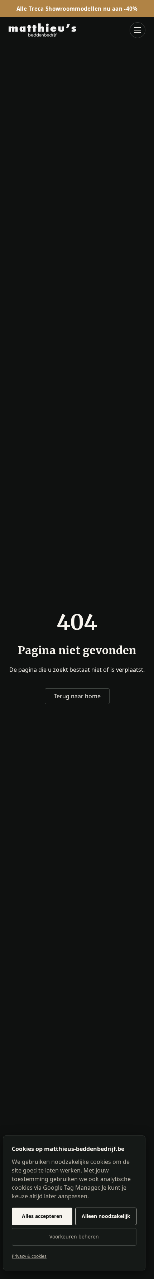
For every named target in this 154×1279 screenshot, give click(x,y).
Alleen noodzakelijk (106, 1216)
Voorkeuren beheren (74, 1236)
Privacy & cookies (29, 1256)
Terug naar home (77, 696)
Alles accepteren (42, 1216)
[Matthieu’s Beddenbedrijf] (42, 30)
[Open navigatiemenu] (137, 30)
